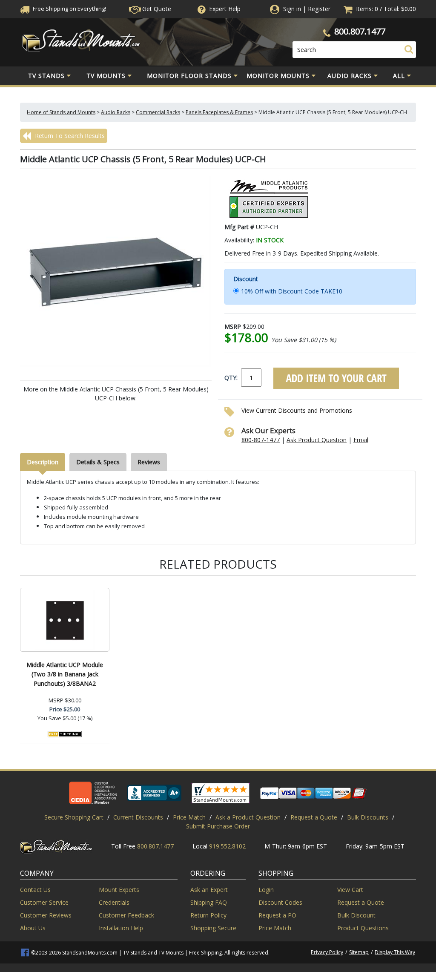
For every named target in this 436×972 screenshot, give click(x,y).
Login (266, 890)
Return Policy (208, 915)
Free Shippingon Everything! (69, 8)
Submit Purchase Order (218, 826)
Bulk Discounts (367, 817)
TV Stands (46, 76)
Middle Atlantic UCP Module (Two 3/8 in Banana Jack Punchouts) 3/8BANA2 (64, 674)
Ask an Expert (209, 890)
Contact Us (35, 890)
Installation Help (121, 928)
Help (225, 9)
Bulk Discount (356, 915)
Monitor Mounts (278, 76)
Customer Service (44, 902)
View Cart (350, 890)
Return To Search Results (69, 136)
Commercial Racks (158, 112)
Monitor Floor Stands (189, 76)
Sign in (292, 9)
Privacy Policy (327, 952)
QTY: (231, 378)
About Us (33, 928)
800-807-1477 (260, 440)
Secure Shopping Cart (73, 817)
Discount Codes (280, 902)
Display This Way (395, 952)
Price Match (189, 817)
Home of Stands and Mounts (61, 112)
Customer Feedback (126, 915)
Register (319, 9)
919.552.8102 (227, 846)
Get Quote (156, 9)
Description (42, 462)
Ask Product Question (317, 440)
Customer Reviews (46, 915)
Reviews (149, 462)
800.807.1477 (359, 31)
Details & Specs (98, 462)
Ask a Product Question (248, 817)
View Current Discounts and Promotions (296, 410)
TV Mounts (106, 76)
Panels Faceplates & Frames (219, 112)
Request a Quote (313, 817)
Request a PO (277, 915)
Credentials (114, 902)
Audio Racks (349, 76)
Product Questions (363, 928)
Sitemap (359, 952)
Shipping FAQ (208, 902)
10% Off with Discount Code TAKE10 (291, 291)
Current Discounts (138, 817)
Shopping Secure (213, 928)
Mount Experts (119, 890)
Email (360, 440)
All (399, 76)
